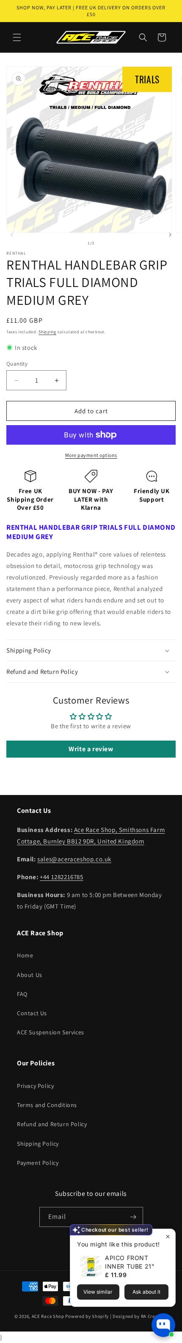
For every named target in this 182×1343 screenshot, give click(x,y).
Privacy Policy (35, 1086)
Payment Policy (37, 1163)
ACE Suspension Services (50, 1032)
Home (25, 955)
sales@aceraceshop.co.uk (74, 859)
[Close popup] (168, 1236)
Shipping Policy (38, 1143)
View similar (98, 1292)
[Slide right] (170, 234)
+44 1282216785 (61, 877)
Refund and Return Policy (52, 1124)
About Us (29, 975)
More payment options (91, 455)
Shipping (47, 332)
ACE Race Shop (48, 1316)
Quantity (17, 363)
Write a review (91, 748)
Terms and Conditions (47, 1105)
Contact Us (32, 1013)
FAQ (22, 994)
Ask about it (146, 1292)
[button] (17, 37)
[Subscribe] (133, 1217)
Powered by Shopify (87, 1316)
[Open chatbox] (163, 1325)
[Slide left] (11, 234)
